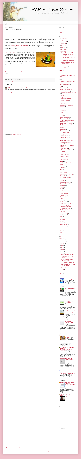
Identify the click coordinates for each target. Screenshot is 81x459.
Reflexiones (62, 185)
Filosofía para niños (64, 135)
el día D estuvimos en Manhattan (19, 45)
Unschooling (62, 211)
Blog (5, 24)
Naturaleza (62, 170)
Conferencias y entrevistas (65, 101)
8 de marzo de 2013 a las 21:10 (21, 87)
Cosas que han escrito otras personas (68, 107)
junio (62, 247)
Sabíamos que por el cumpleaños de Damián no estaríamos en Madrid (23, 38)
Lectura (61, 153)
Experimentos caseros (64, 132)
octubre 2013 (64, 38)
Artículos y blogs (63, 87)
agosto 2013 (64, 41)
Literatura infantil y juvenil (65, 162)
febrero (63, 267)
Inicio (31, 131)
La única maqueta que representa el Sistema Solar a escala (69, 398)
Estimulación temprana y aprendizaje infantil (15, 447)
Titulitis (61, 198)
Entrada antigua (51, 131)
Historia (61, 138)
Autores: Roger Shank (64, 91)
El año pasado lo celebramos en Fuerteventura (16, 71)
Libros (61, 161)
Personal (62, 179)
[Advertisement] (30, 121)
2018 (61, 29)
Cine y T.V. (62, 97)
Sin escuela (62, 190)
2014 (61, 34)
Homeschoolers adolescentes (66, 140)
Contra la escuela (63, 103)
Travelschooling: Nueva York (66, 209)
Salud (61, 188)
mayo (62, 249)
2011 (61, 72)
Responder (10, 92)
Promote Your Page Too (62, 421)
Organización (63, 175)
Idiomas (61, 143)
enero (62, 269)
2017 (61, 30)
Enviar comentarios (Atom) (16, 134)
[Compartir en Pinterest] (22, 79)
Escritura (62, 127)
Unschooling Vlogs (64, 213)
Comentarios (63, 428)
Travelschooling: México (65, 208)
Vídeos (61, 221)
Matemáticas (62, 167)
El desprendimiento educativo (66, 123)
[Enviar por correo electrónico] (18, 79)
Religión (62, 187)
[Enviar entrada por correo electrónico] (16, 79)
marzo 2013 (64, 51)
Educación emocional (64, 117)
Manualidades (63, 166)
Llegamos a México (10, 52)
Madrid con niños (63, 164)
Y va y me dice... (63, 226)
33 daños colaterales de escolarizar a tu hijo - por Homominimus (70, 312)
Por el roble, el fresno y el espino (65, 395)
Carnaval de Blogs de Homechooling (68, 92)
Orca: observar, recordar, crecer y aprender (67, 348)
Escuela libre (63, 129)
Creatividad (62, 110)
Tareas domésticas (64, 195)
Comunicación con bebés (65, 98)
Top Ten (61, 200)
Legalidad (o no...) (64, 156)
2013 (61, 36)
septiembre (63, 241)
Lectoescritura (63, 151)
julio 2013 (63, 43)
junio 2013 (63, 45)
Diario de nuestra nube (65, 370)
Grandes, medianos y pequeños (67, 382)
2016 (61, 32)
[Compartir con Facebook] (21, 79)
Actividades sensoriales (65, 82)
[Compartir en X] (20, 79)
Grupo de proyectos (64, 137)
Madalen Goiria (11, 87)
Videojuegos (62, 219)
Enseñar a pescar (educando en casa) (68, 124)
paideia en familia (64, 334)
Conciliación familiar (64, 100)
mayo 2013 (63, 47)
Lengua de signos (64, 157)
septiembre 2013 (65, 40)
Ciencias (62, 95)
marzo (62, 252)
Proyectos (62, 180)
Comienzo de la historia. (69, 359)
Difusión (62, 115)
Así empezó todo (10, 24)
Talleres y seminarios (64, 193)
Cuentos (62, 113)
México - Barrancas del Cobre (67, 52)
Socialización (63, 192)
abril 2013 (63, 49)
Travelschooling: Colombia (65, 203)
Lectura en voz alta (64, 154)
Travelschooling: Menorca (65, 206)
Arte (61, 86)
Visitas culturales (63, 224)
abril (62, 251)
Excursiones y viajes (64, 130)
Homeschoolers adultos (65, 142)
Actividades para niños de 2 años (67, 81)
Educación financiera (64, 118)
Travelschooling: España (65, 205)
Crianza (61, 112)
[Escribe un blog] (19, 79)
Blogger (48, 451)
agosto (63, 243)
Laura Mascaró (61, 405)
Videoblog (62, 217)
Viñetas (61, 222)
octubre (63, 239)
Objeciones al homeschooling (66, 174)
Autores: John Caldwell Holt (66, 89)
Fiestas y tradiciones (13, 81)
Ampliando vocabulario (65, 84)
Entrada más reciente (9, 131)
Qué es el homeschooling (65, 182)
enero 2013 (63, 67)
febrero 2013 (64, 66)
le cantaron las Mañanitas (17, 60)
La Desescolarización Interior (66, 149)
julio (62, 245)
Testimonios (62, 196)
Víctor (61, 216)
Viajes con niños (63, 214)
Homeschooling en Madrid (66, 358)
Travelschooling (63, 201)
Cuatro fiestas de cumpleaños (67, 60)
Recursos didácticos (64, 183)
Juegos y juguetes (64, 148)
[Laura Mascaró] (62, 419)
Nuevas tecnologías (64, 172)
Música (61, 169)
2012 (61, 70)
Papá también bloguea (65, 177)
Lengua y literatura (64, 159)
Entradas (62, 425)
